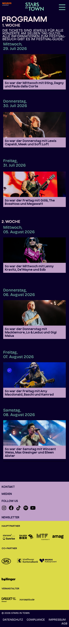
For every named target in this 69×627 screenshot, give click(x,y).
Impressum (57, 619)
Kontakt (8, 486)
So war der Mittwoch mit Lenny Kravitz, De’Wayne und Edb (29, 267)
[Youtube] (32, 507)
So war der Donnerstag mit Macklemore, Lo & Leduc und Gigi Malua (31, 332)
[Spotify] (25, 507)
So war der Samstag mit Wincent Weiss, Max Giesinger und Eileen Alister (30, 452)
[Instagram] (4, 507)
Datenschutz (13, 619)
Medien (7, 494)
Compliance (36, 619)
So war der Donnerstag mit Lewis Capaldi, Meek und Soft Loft (30, 142)
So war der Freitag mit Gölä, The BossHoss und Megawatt (30, 202)
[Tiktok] (18, 507)
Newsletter (10, 517)
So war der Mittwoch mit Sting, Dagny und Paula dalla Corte (34, 84)
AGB (64, 623)
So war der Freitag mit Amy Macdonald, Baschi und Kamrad (29, 392)
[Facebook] (11, 507)
